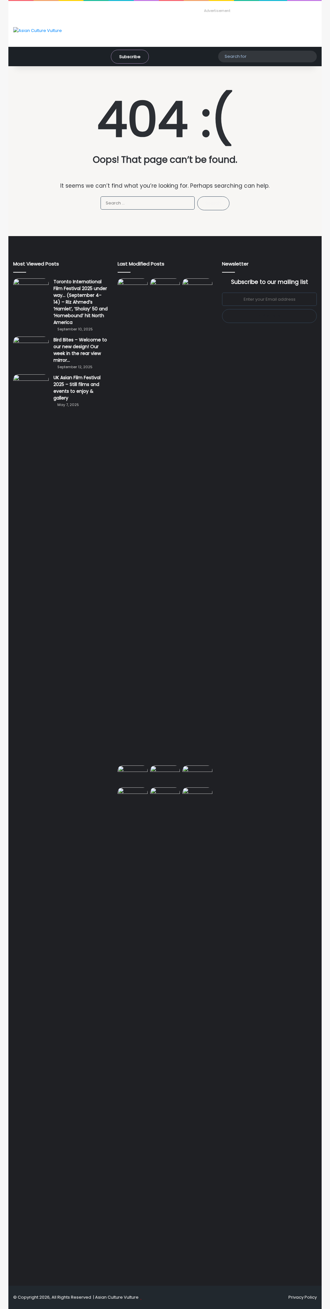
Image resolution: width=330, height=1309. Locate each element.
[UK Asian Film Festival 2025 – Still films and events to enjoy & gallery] (31, 386)
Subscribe (130, 57)
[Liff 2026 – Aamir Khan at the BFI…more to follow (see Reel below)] (197, 775)
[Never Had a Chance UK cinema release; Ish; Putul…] (197, 520)
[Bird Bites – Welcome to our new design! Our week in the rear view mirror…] (31, 349)
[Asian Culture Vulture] (37, 30)
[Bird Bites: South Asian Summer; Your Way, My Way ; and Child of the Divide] (197, 795)
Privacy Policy (302, 1297)
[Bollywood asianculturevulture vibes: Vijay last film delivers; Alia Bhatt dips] (133, 773)
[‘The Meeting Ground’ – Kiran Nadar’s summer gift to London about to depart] (165, 520)
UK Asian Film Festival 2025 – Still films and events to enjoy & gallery (77, 387)
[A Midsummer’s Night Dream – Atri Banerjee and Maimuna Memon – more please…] (133, 795)
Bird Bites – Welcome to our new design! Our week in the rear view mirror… (80, 350)
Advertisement (217, 10)
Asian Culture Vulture (117, 1297)
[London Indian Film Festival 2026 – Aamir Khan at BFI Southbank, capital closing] (165, 1029)
